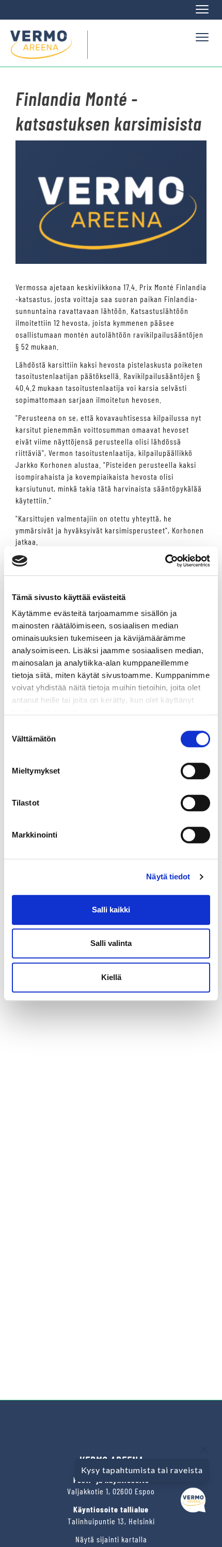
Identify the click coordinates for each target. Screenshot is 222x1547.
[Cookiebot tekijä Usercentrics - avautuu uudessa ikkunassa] (165, 560)
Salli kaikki (111, 909)
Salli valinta (111, 943)
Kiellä (111, 977)
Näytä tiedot (168, 876)
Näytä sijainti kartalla (111, 1539)
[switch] (195, 771)
